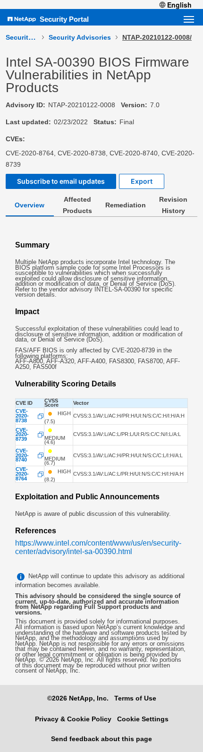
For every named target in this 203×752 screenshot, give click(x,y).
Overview (29, 205)
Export (141, 181)
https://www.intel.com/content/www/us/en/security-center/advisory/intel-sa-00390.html (98, 547)
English (179, 4)
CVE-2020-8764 (22, 474)
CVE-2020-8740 (22, 455)
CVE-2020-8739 (22, 435)
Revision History (173, 205)
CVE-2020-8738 (22, 416)
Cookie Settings (143, 719)
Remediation (125, 205)
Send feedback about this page (101, 739)
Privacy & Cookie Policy (73, 719)
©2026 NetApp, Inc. (78, 698)
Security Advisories (80, 37)
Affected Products (77, 205)
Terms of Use (135, 698)
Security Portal (64, 19)
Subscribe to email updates (61, 181)
